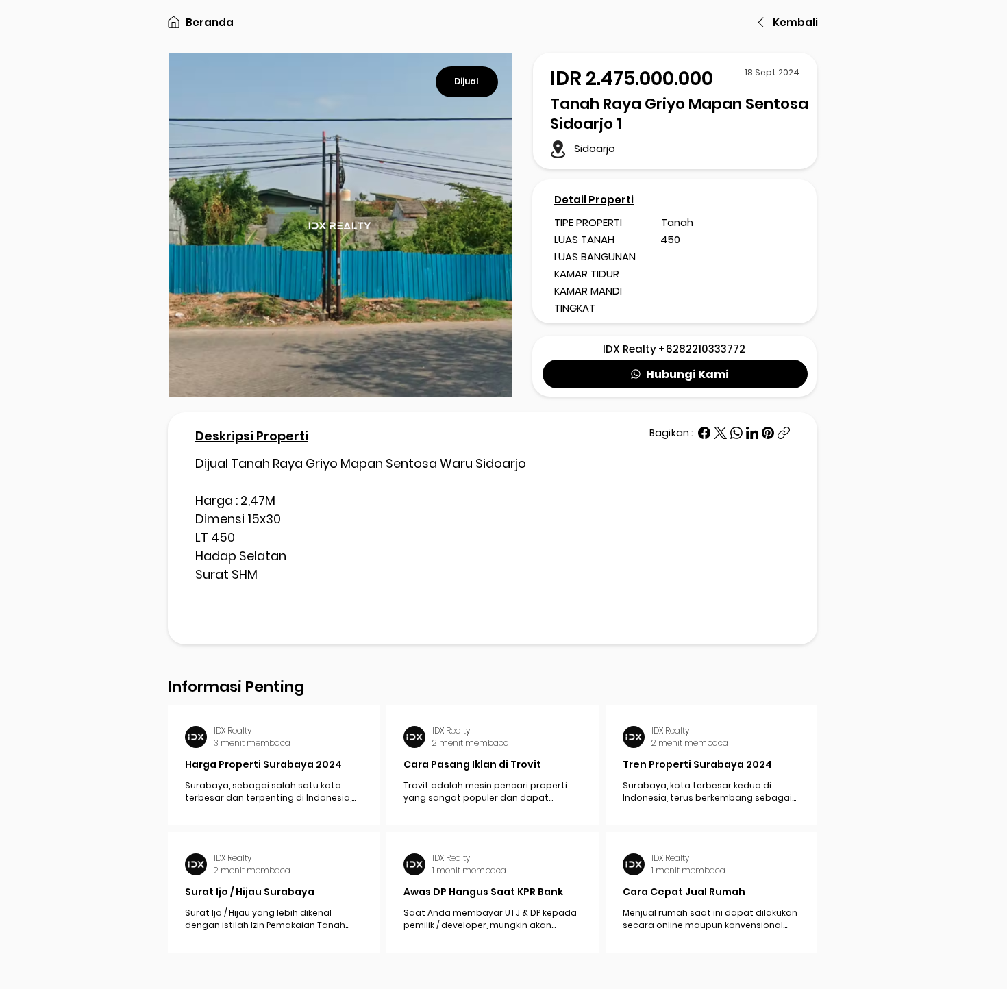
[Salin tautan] (784, 433)
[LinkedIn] (752, 433)
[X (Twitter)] (720, 433)
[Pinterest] (768, 433)
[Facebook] (704, 433)
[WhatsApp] (736, 433)
